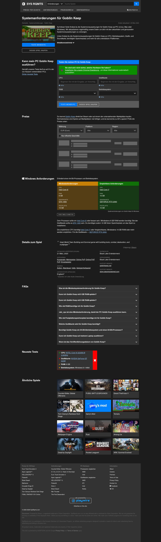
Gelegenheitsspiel (83, 268)
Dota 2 (53, 486)
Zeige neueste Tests (30, 74)
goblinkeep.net (105, 265)
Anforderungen (50, 10)
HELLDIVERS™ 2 (28, 475)
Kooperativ (61, 259)
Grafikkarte (103, 78)
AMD (83, 472)
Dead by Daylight (27, 489)
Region (115, 126)
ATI (83, 483)
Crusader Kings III (27, 486)
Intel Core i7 (104, 189)
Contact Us (113, 483)
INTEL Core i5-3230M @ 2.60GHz (73, 353)
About (111, 469)
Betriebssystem (105, 89)
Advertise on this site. (80, 506)
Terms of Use (114, 477)
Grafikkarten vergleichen (88, 477)
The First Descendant (58, 494)
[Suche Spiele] (136, 4)
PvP (58, 262)
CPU (61, 78)
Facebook (114, 486)
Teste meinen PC (38, 45)
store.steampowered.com (109, 271)
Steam (133, 247)
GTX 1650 (63, 201)
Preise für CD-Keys (31, 10)
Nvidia (84, 489)
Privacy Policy (114, 480)
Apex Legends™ (27, 472)
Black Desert (26, 480)
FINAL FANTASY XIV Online (31, 494)
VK (112, 489)
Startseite (32, 4)
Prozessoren (66, 10)
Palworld (24, 477)
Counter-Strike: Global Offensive (61, 469)
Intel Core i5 (63, 189)
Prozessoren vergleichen (88, 469)
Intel (83, 475)
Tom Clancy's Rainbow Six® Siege (32, 491)
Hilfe (62, 85)
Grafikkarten (82, 10)
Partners (112, 475)
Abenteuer (67, 268)
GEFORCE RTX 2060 (108, 201)
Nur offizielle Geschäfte (70, 135)
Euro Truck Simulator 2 (29, 469)
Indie (74, 268)
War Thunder (55, 491)
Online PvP (80, 259)
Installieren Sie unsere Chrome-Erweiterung (82, 70)
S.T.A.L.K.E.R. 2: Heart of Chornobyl (63, 472)
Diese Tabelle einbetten (65, 214)
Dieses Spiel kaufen (38, 50)
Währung (62, 126)
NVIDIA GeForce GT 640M (74, 359)
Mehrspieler (70, 259)
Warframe (25, 483)
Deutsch (132, 10)
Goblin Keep (70, 116)
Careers (112, 472)
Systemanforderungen (36, 23)
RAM (61, 89)
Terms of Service (72, 531)
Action (59, 268)
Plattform (89, 126)
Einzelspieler (66, 262)
